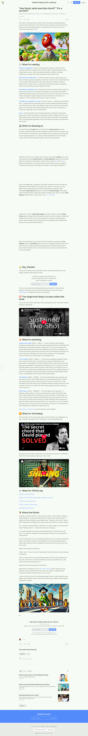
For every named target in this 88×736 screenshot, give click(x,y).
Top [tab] (20, 671)
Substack (37, 733)
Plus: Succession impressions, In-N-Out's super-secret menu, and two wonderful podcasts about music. (35, 697)
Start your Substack (40, 729)
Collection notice (53, 726)
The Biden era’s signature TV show (30, 101)
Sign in (84, 2)
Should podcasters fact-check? (29, 695)
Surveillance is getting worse (28, 89)
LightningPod (23, 292)
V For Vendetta (23, 359)
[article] (44, 678)
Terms (46, 726)
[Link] (17, 64)
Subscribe (76, 2)
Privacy (43, 726)
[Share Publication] (71, 2)
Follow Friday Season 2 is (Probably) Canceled (33, 675)
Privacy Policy (54, 634)
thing (63, 161)
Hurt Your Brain (49, 195)
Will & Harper (23, 391)
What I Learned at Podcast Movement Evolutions (34, 684)
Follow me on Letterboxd (26, 409)
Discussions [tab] (29, 671)
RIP (36, 29)
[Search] (68, 2)
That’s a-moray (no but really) (28, 504)
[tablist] (25, 654)
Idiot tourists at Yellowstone (28, 77)
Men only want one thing (26, 494)
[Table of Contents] (1, 368)
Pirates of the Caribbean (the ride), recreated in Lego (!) (36, 497)
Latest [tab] (24, 671)
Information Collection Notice (44, 634)
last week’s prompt (45, 569)
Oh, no (21, 113)
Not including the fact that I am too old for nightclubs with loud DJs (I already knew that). (37, 687)
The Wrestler (23, 377)
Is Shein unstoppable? (26, 68)
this (56, 161)
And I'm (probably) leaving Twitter (27, 677)
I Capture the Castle (25, 343)
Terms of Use (50, 632)
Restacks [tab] (28, 654)
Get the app (51, 729)
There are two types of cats (27, 501)
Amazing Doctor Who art (26, 508)
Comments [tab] (22, 654)
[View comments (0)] (25, 19)
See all (21, 705)
